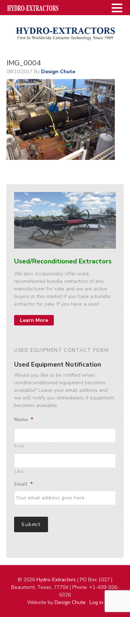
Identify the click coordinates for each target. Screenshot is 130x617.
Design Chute (70, 602)
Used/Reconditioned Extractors (63, 261)
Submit (31, 524)
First (19, 446)
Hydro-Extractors (65, 33)
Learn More (34, 320)
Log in (96, 602)
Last (19, 471)
